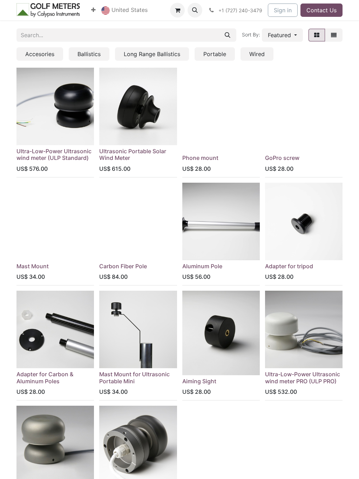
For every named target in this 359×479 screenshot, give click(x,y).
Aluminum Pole (202, 266)
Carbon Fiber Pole (123, 266)
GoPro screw (282, 157)
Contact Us (321, 10)
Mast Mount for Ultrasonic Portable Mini (134, 377)
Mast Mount (32, 266)
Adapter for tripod (289, 266)
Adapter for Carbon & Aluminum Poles (44, 377)
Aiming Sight (199, 381)
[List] (334, 35)
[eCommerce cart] (177, 10)
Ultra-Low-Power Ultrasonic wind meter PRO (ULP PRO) (302, 377)
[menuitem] (93, 10)
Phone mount (200, 157)
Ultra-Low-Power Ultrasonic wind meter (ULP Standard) (54, 154)
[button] (124, 10)
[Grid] (316, 35)
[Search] (227, 35)
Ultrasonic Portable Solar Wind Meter (132, 154)
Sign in (283, 10)
